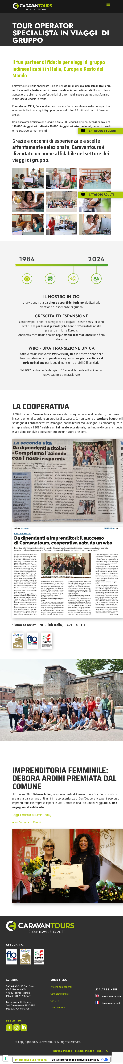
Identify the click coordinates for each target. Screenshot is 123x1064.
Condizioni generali (60, 994)
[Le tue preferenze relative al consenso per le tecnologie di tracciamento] (6, 1058)
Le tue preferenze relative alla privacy (75, 1059)
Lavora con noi (57, 1007)
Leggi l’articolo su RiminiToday (31, 814)
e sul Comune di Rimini (26, 822)
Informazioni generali (61, 987)
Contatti (54, 1001)
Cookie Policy (84, 1050)
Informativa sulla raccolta (31, 1059)
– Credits (101, 1050)
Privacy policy (62, 1050)
